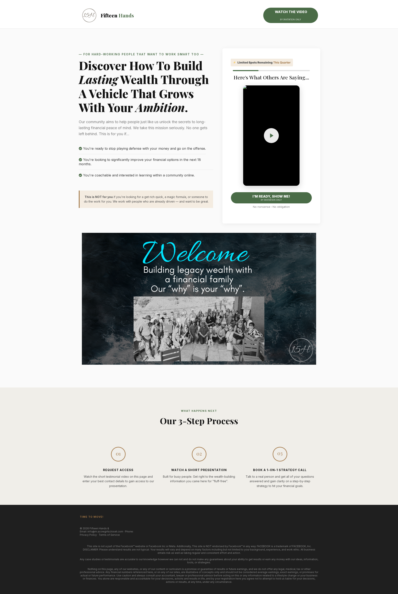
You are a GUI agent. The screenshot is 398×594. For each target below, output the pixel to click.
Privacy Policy (88, 534)
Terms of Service (109, 534)
